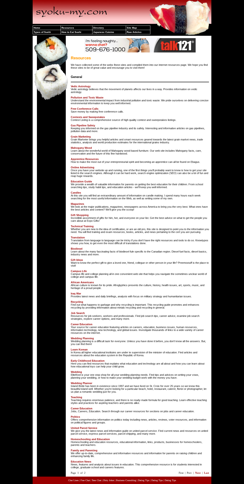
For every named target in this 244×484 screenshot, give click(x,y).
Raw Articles (134, 32)
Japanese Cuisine (103, 32)
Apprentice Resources (85, 159)
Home (37, 27)
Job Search (78, 313)
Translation (78, 237)
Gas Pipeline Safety (83, 125)
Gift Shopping (80, 215)
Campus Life (79, 271)
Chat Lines (73, 480)
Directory (98, 27)
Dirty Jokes (108, 480)
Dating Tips (143, 480)
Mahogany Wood (81, 147)
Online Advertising (82, 167)
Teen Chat (96, 480)
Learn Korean (79, 349)
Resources (67, 27)
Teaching (76, 397)
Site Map (132, 27)
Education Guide (81, 181)
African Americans (82, 282)
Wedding (76, 372)
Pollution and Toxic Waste (87, 97)
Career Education (81, 324)
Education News (81, 461)
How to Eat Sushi (71, 32)
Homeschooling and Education (90, 439)
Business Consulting (126, 480)
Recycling (77, 301)
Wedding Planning (82, 338)
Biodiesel (76, 248)
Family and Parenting (84, 450)
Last (206, 472)
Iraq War (76, 293)
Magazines (77, 203)
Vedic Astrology (81, 86)
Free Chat (85, 480)
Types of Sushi (42, 32)
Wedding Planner (81, 383)
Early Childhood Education (88, 360)
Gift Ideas (77, 259)
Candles (76, 192)
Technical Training (82, 226)
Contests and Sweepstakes (88, 117)
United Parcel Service (84, 428)
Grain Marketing (81, 136)
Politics (75, 416)
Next (198, 472)
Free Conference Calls (84, 108)
